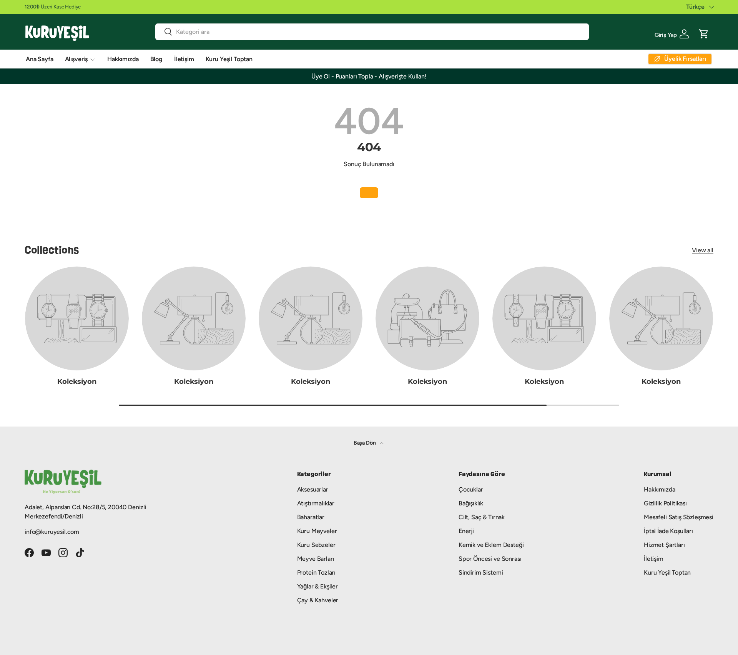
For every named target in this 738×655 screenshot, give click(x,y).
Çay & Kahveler (318, 600)
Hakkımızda (122, 59)
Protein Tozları (316, 572)
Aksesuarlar (312, 489)
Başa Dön (365, 443)
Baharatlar (310, 517)
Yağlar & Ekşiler (317, 586)
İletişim (184, 59)
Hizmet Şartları (664, 544)
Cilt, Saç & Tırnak (482, 517)
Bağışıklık (471, 503)
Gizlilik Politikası (665, 503)
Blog (156, 59)
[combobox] (372, 31)
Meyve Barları (315, 558)
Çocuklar (471, 489)
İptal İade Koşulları (668, 531)
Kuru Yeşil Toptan (229, 59)
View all (702, 250)
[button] (703, 33)
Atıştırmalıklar (316, 503)
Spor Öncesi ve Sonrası (490, 558)
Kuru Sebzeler (316, 544)
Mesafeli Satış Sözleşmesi (678, 517)
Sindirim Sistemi (481, 572)
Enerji (466, 531)
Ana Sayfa (39, 59)
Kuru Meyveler (317, 531)
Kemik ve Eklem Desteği (491, 544)
